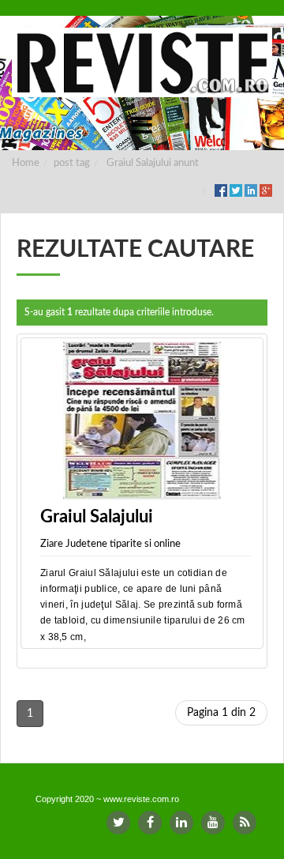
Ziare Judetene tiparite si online (110, 544)
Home (25, 163)
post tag (72, 163)
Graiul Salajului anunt (152, 163)
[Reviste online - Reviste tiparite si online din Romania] (142, 62)
